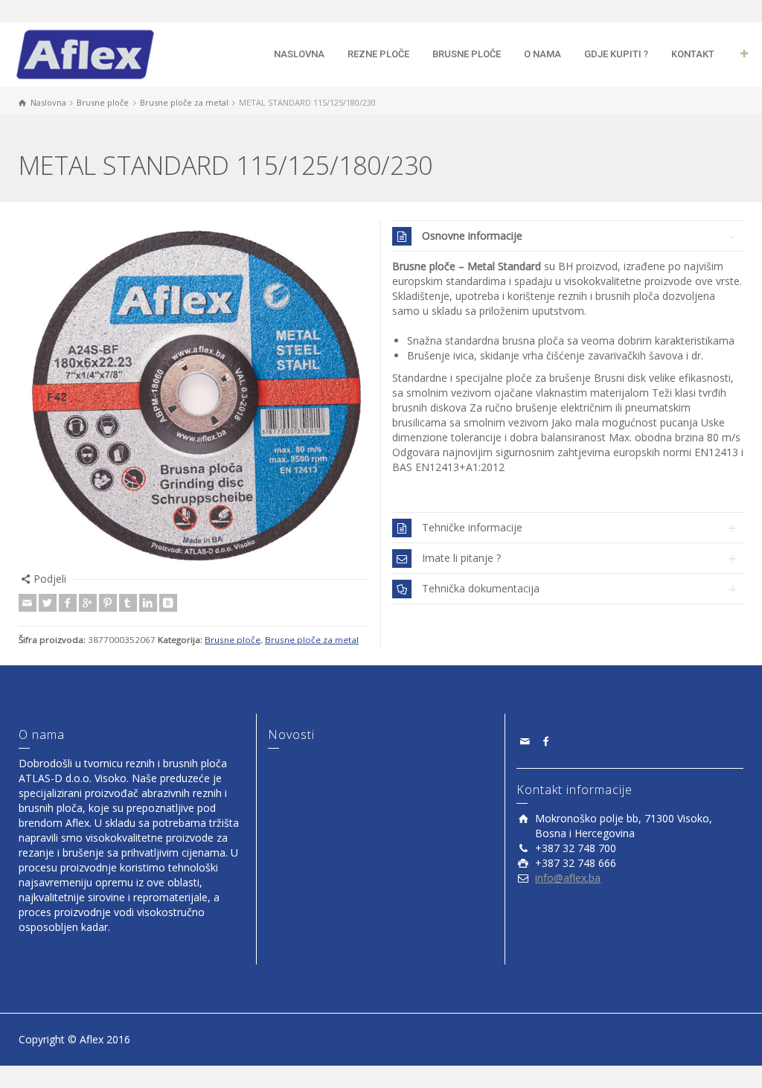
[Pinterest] (108, 603)
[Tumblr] (128, 603)
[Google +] (88, 603)
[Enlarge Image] (194, 396)
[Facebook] (68, 603)
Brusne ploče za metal (312, 639)
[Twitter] (48, 603)
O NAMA (542, 54)
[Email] (27, 603)
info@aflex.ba (568, 878)
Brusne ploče (232, 639)
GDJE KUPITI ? (616, 54)
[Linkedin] (148, 603)
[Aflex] (85, 53)
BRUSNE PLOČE (466, 54)
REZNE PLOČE (378, 54)
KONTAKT (692, 54)
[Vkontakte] (168, 603)
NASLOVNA (299, 54)
